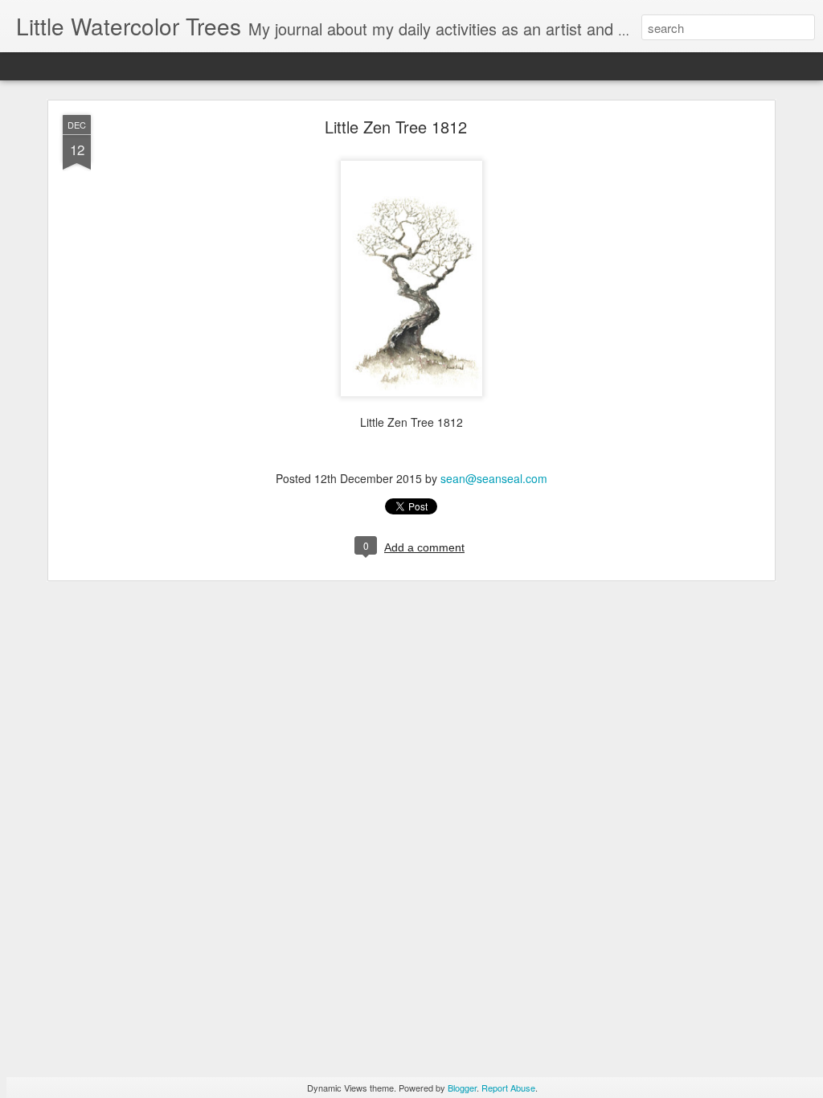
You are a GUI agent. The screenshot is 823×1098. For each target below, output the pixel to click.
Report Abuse (508, 1087)
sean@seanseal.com (493, 478)
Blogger (462, 1087)
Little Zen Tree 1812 (396, 126)
